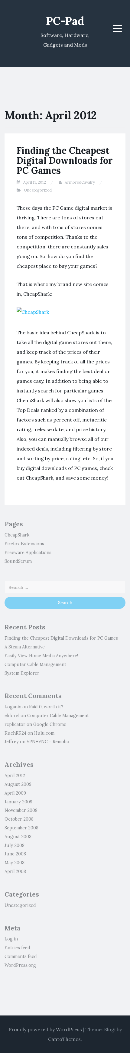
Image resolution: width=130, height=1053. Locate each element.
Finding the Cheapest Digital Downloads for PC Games (65, 160)
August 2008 (18, 836)
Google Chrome (49, 724)
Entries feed (17, 947)
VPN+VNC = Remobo (48, 741)
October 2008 (19, 819)
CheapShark (17, 535)
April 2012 (15, 775)
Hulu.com (44, 733)
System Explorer (22, 673)
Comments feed (21, 956)
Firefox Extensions (24, 543)
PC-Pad (65, 21)
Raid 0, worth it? (46, 707)
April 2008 (15, 871)
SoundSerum (18, 561)
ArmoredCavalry (80, 182)
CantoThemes (64, 1039)
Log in (11, 939)
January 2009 (18, 802)
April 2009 (15, 793)
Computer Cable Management (35, 664)
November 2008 (21, 810)
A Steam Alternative (25, 647)
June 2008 (15, 854)
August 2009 (18, 784)
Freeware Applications (28, 552)
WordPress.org (20, 965)
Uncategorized (38, 190)
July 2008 (14, 845)
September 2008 (21, 828)
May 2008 (14, 862)
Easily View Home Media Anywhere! (41, 655)
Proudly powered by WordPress (45, 1029)
